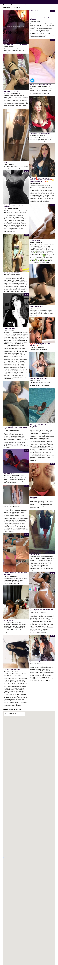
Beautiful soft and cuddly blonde (15, 45)
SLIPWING (5, 2)
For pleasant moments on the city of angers (42, 610)
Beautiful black (9, 474)
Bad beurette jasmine (37, 306)
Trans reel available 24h (38, 378)
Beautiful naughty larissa (12, 91)
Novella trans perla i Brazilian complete (40, 19)
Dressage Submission (11, 273)
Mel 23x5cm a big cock (12, 669)
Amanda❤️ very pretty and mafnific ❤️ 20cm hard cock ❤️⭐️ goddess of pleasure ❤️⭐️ (42, 179)
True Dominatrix (9, 328)
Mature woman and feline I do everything (40, 425)
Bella (5, 162)
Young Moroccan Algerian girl (40, 84)
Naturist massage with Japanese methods (15, 573)
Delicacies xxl (34, 555)
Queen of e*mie (35, 240)
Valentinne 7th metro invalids (40, 133)
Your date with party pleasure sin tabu (15, 428)
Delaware (18, 5)
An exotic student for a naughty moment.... (15, 206)
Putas (4, 5)
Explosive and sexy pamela (39, 662)
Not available (8, 620)
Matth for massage (10, 505)
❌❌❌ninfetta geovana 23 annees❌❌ (40, 344)
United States (10, 5)
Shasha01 (33, 497)
